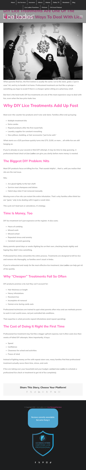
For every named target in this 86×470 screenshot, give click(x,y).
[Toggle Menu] (81, 16)
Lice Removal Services (54, 407)
